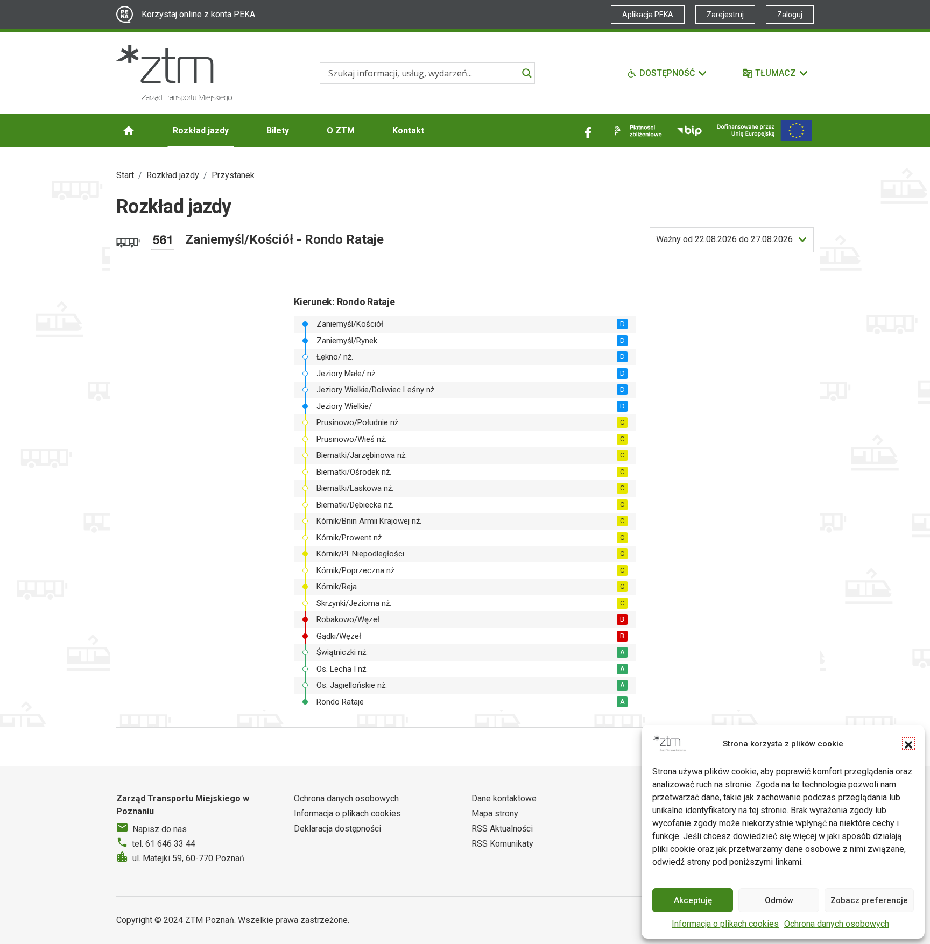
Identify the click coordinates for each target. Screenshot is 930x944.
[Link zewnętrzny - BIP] (689, 130)
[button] (908, 743)
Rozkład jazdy (201, 130)
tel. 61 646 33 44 (163, 844)
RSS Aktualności (502, 828)
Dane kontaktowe (504, 798)
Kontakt (408, 130)
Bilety (277, 130)
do (724, 239)
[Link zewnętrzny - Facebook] (588, 131)
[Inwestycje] (764, 130)
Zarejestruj (725, 14)
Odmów (779, 900)
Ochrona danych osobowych (836, 924)
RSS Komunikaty (502, 844)
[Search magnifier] (526, 73)
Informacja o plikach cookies (725, 924)
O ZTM (341, 130)
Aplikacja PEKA (647, 14)
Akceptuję (693, 900)
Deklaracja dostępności (337, 828)
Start (125, 175)
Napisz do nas (159, 829)
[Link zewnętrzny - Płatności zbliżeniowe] (636, 131)
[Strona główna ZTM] (174, 73)
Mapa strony (494, 813)
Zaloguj (789, 14)
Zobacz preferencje (869, 900)
